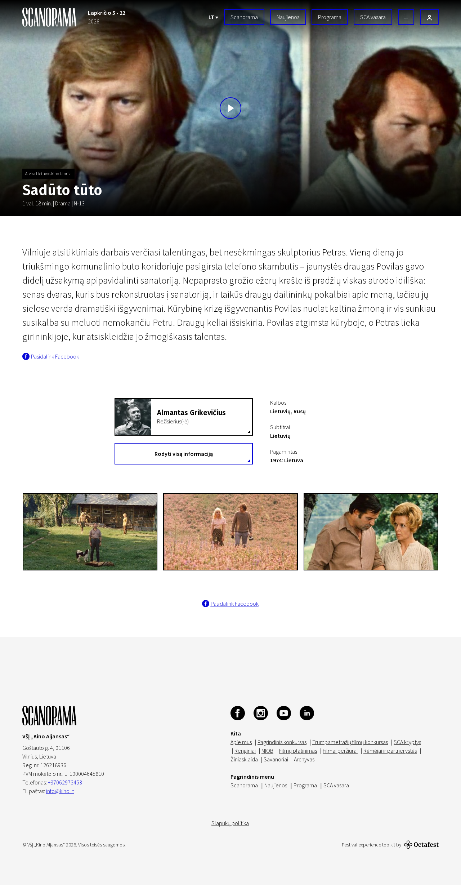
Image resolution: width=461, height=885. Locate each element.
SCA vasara (373, 17)
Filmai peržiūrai (340, 750)
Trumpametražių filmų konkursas (350, 742)
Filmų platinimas (298, 750)
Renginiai (245, 750)
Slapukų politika (230, 823)
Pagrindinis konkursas (282, 742)
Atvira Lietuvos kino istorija (48, 173)
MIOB (267, 750)
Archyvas (304, 759)
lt (212, 17)
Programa (329, 17)
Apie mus (241, 742)
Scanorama (244, 17)
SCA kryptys (407, 742)
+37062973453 (65, 782)
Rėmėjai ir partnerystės (390, 750)
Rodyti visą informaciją (184, 453)
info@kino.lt (60, 791)
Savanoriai (276, 759)
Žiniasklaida (244, 759)
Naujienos (288, 17)
